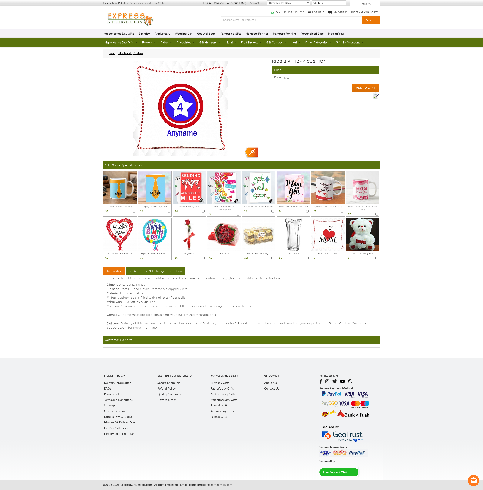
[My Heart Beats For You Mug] (328, 187)
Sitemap (109, 405)
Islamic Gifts (219, 416)
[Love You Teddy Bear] (362, 234)
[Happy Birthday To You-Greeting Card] (224, 187)
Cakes (164, 42)
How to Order (166, 399)
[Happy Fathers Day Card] (154, 187)
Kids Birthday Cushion (130, 53)
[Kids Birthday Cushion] (251, 152)
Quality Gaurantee (169, 394)
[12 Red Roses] (224, 234)
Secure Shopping (168, 382)
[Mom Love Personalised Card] (293, 187)
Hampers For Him (284, 33)
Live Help (318, 12)
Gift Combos (274, 42)
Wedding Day (183, 33)
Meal (294, 42)
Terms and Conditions (118, 399)
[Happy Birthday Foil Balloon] (154, 234)
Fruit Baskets (249, 42)
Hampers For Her (257, 33)
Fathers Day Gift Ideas (118, 416)
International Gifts (364, 12)
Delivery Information (117, 382)
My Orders (340, 12)
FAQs (107, 388)
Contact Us (271, 388)
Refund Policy (166, 388)
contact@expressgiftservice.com (210, 485)
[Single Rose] (189, 234)
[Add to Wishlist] (376, 95)
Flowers (147, 42)
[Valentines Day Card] (189, 187)
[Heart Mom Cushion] (328, 234)
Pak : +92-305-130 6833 (290, 12)
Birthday (144, 33)
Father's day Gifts (222, 388)
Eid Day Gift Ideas (116, 428)
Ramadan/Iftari (221, 405)
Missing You (336, 33)
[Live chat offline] (473, 480)
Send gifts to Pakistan (115, 3)
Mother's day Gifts (223, 394)
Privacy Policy (113, 394)
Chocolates (184, 42)
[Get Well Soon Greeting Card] (258, 187)
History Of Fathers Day (119, 422)
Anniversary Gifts (222, 411)
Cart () (366, 4)
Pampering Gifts (230, 33)
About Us (270, 382)
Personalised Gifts (312, 33)
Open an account (115, 411)
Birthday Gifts (220, 382)
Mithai (229, 42)
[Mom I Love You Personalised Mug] (362, 187)
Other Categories (316, 42)
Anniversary (162, 33)
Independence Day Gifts (118, 33)
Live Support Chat (335, 472)
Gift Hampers (208, 42)
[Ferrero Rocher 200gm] (258, 234)
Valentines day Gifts (224, 399)
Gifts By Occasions (348, 42)
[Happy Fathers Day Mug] (120, 187)
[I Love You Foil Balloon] (120, 234)
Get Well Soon (206, 33)
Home (112, 53)
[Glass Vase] (293, 234)
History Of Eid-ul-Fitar (119, 433)
